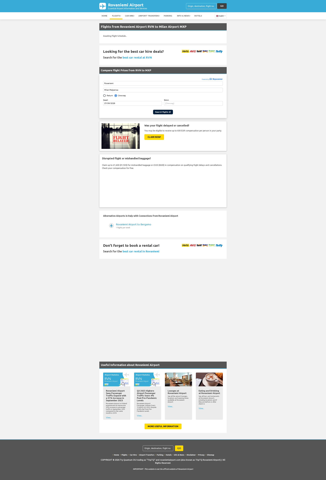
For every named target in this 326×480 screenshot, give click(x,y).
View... (108, 417)
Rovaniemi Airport (127, 6)
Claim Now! (154, 137)
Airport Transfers (148, 16)
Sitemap (210, 455)
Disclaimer (191, 455)
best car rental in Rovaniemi (141, 251)
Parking (168, 16)
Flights (116, 16)
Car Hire (129, 16)
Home (104, 16)
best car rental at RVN (137, 57)
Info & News (183, 16)
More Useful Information (163, 426)
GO (221, 6)
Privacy (201, 455)
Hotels (198, 16)
